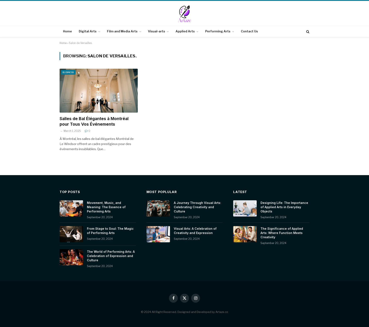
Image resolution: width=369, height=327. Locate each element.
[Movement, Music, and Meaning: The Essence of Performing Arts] (71, 208)
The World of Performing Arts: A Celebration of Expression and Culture (111, 256)
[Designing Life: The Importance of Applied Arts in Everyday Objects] (245, 208)
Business (68, 72)
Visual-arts (156, 31)
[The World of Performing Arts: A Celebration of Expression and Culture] (71, 257)
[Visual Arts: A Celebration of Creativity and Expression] (158, 234)
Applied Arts (185, 31)
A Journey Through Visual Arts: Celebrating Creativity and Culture (197, 207)
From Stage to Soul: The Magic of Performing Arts (110, 231)
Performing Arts (217, 31)
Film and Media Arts (122, 31)
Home (67, 31)
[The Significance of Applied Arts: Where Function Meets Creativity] (245, 234)
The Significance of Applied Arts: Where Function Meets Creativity (282, 233)
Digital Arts (88, 31)
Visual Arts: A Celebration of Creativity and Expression (195, 231)
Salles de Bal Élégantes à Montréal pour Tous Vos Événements (94, 121)
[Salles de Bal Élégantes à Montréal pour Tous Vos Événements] (99, 91)
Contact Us (249, 31)
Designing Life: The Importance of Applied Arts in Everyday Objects (284, 207)
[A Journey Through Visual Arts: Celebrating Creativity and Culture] (158, 208)
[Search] (307, 31)
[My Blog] (184, 13)
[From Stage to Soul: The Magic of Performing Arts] (71, 234)
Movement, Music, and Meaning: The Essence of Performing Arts (106, 207)
